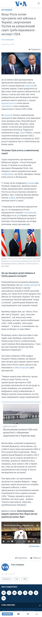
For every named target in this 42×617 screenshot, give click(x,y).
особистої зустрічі (21, 368)
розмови (30, 183)
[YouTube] (18, 614)
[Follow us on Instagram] (20, 593)
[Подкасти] (36, 593)
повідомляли (7, 174)
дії (18, 216)
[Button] (34, 49)
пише (22, 133)
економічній (30, 213)
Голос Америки (7, 40)
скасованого (7, 106)
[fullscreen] (38, 541)
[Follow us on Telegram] (25, 593)
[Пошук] (36, 614)
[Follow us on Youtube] (14, 593)
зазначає (8, 115)
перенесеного (7, 103)
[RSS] (30, 593)
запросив (29, 86)
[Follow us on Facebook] (3, 593)
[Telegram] (27, 614)
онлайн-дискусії (30, 285)
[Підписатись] (3, 598)
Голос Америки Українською (18, 528)
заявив (12, 198)
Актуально (6, 10)
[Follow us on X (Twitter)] (9, 593)
